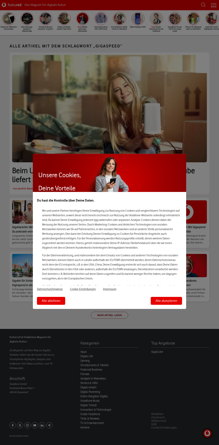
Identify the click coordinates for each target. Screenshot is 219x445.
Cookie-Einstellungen (83, 289)
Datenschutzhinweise (50, 289)
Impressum (109, 289)
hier (96, 220)
